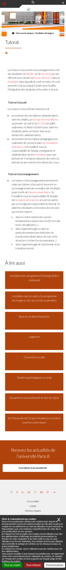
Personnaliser (54, 565)
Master (30, 73)
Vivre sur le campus (25, 33)
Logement (34, 336)
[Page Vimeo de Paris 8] (23, 492)
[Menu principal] (4, 4)
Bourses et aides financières (34, 316)
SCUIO (41, 123)
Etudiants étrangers (44, 33)
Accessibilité (33, 501)
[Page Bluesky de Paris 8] (29, 492)
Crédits (33, 506)
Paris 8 (48, 77)
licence (38, 77)
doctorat (46, 73)
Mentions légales (33, 510)
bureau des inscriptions (45, 119)
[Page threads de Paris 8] (35, 492)
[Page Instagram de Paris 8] (11, 492)
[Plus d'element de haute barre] (63, 3)
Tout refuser (33, 565)
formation (13, 81)
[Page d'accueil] (13, 33)
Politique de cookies (11, 561)
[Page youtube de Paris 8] (41, 492)
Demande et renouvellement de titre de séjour (34, 397)
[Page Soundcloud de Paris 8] (54, 492)
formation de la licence (27, 200)
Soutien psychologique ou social (34, 377)
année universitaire (39, 192)
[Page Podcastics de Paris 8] (47, 492)
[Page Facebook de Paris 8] (17, 492)
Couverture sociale (34, 357)
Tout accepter (12, 565)
